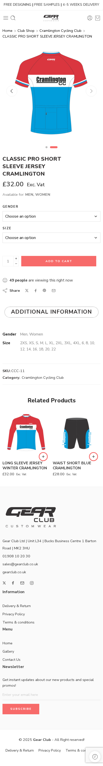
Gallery (8, 651)
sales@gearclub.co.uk (20, 564)
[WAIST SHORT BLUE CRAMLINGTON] (76, 433)
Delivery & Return (16, 605)
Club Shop (26, 30)
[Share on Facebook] (36, 290)
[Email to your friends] (54, 290)
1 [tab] (49, 151)
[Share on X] (27, 290)
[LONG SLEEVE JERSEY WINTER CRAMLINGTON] (26, 433)
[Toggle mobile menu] (5, 18)
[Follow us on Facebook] (13, 583)
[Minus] (16, 263)
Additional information (51, 312)
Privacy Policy (13, 614)
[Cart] (97, 18)
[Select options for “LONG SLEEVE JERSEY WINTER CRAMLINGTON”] (43, 456)
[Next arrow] (91, 91)
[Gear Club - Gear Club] (51, 18)
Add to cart (59, 261)
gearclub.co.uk (14, 572)
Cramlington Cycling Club (61, 30)
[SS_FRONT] (51, 93)
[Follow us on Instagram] (32, 583)
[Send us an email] (22, 583)
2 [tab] (56, 151)
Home (7, 30)
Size (6, 228)
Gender (10, 206)
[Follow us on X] (4, 583)
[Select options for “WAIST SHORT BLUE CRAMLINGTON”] (93, 456)
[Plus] (16, 258)
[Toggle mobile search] (13, 18)
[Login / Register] (90, 18)
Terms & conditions (18, 622)
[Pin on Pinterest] (44, 290)
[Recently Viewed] (94, 756)
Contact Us (11, 659)
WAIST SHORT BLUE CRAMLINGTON (72, 466)
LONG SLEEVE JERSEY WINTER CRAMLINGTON (24, 466)
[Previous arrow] (11, 91)
